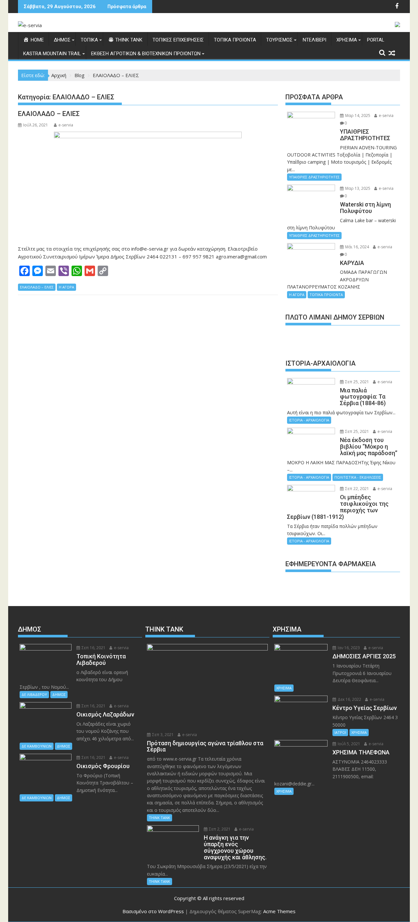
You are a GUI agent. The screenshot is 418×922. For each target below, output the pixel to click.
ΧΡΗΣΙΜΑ (346, 40)
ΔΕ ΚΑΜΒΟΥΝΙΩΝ (37, 746)
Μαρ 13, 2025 (357, 188)
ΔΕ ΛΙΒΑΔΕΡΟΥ (34, 694)
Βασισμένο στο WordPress (153, 911)
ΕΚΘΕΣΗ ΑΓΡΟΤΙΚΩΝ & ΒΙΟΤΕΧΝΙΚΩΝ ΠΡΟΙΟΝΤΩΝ (146, 54)
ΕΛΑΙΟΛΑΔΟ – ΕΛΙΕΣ (49, 114)
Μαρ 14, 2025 (357, 115)
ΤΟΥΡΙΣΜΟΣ (279, 40)
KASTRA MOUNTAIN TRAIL (52, 54)
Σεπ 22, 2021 (356, 488)
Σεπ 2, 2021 (219, 829)
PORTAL (375, 40)
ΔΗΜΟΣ (62, 40)
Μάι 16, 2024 (356, 247)
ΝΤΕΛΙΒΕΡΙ (314, 40)
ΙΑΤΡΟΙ (340, 732)
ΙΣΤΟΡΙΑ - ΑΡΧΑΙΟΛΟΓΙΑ (309, 420)
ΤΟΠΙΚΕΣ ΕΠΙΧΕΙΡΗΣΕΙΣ (178, 40)
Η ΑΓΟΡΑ (66, 287)
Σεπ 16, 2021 (93, 647)
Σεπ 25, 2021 (356, 382)
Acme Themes (279, 911)
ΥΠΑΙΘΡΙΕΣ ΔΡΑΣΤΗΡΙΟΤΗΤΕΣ (314, 176)
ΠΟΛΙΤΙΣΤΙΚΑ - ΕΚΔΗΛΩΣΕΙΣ (357, 477)
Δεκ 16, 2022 (349, 699)
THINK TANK (159, 817)
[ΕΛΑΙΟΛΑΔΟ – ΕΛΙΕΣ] (148, 185)
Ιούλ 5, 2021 (348, 744)
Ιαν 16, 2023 (348, 647)
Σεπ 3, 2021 (162, 734)
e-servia (65, 125)
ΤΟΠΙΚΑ (89, 40)
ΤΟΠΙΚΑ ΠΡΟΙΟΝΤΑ (235, 40)
